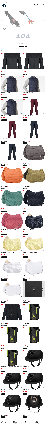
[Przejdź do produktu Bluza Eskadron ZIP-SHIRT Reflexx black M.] (12, 61)
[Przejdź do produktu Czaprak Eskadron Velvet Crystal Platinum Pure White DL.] (34, 266)
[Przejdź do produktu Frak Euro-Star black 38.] (12, 312)
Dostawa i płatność (15, 422)
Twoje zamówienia (37, 422)
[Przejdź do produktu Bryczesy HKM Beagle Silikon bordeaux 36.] (12, 129)
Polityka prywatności (26, 423)
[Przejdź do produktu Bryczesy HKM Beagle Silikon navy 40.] (12, 152)
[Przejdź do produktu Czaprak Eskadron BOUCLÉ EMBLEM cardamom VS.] (34, 175)
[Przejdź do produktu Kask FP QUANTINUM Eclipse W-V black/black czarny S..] (34, 381)
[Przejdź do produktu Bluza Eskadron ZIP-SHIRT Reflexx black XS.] (34, 61)
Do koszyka (3, 74)
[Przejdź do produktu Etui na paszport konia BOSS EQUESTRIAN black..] (34, 289)
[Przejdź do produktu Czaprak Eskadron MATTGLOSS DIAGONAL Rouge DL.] (12, 221)
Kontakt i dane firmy (3, 422)
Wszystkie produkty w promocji (10, 50)
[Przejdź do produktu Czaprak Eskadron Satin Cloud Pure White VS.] (12, 266)
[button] (34, 4)
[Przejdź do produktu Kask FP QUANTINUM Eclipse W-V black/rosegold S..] (34, 403)
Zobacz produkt (4, 97)
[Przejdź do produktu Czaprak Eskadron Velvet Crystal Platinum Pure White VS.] (12, 289)
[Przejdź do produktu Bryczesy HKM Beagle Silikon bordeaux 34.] (34, 107)
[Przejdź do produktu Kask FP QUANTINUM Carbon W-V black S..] (12, 381)
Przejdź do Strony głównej (23, 46)
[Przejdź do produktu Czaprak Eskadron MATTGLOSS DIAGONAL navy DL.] (34, 198)
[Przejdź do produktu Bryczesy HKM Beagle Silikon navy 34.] (34, 129)
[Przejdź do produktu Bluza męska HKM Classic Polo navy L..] (12, 84)
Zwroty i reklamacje (15, 423)
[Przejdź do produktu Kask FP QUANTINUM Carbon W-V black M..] (34, 358)
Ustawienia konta (37, 423)
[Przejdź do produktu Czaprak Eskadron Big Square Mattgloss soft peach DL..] (12, 175)
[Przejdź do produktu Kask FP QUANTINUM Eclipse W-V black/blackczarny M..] (12, 403)
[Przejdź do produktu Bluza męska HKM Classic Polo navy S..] (12, 107)
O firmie (2, 423)
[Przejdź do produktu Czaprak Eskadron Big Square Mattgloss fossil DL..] (34, 152)
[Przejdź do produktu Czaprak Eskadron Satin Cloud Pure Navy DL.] (34, 221)
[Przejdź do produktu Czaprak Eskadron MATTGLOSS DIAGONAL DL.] (12, 198)
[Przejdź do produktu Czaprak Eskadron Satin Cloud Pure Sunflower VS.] (34, 244)
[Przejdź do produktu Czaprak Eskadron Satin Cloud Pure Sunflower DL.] (12, 244)
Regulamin (25, 422)
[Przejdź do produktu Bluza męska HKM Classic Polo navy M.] (34, 84)
